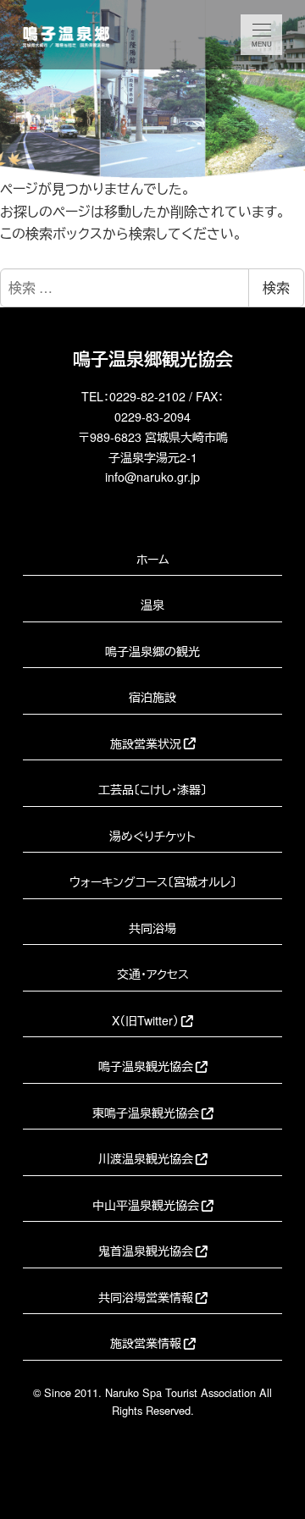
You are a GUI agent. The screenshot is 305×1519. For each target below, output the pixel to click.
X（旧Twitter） (145, 1020)
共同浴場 (152, 928)
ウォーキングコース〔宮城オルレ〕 (152, 881)
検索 (276, 287)
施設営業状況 (145, 743)
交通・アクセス (153, 973)
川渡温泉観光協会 (145, 1158)
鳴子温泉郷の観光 (152, 651)
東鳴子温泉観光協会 (145, 1112)
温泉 (152, 604)
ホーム (152, 558)
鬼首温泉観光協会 (145, 1250)
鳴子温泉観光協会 (145, 1066)
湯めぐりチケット (152, 835)
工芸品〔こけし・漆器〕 (152, 789)
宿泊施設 (152, 696)
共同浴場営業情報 (145, 1297)
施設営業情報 (145, 1342)
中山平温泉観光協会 (145, 1204)
